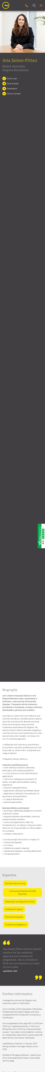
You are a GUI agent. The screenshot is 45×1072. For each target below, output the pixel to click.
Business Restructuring (15, 883)
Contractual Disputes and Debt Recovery (22, 892)
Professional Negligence (15, 924)
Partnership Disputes (14, 917)
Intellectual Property (14, 909)
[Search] (20, 5)
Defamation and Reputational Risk (19, 901)
